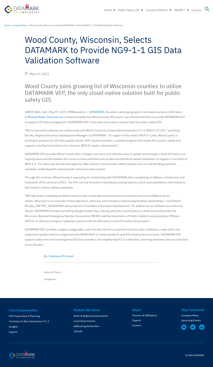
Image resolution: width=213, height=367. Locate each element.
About (108, 10)
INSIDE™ (179, 10)
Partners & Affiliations (144, 315)
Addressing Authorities (86, 326)
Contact (196, 10)
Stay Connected (192, 310)
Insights (13, 326)
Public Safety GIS (129, 10)
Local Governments (84, 321)
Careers (136, 325)
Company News (20, 25)
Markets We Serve (87, 310)
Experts (13, 331)
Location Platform (157, 10)
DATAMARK (96, 112)
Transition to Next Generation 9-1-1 (29, 321)
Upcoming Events (191, 320)
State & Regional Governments (91, 315)
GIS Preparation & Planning (24, 316)
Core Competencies (23, 310)
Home (7, 25)
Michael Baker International (45, 117)
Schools (78, 331)
